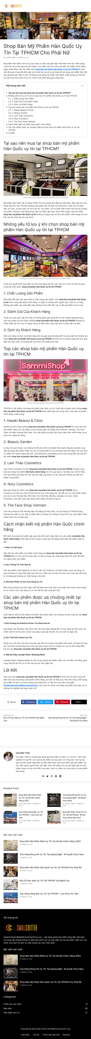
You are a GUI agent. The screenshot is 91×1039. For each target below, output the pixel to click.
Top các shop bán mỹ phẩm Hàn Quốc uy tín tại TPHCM (33, 107)
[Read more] (45, 736)
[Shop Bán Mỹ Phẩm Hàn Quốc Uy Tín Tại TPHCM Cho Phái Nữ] (11, 871)
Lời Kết (11, 133)
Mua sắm (8, 795)
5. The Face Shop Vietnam (23, 121)
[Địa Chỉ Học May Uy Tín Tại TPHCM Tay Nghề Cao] (11, 884)
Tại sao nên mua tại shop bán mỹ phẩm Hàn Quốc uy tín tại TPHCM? (39, 93)
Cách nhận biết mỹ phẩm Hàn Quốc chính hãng (29, 124)
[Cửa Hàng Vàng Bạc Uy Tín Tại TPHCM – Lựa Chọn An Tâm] (10, 817)
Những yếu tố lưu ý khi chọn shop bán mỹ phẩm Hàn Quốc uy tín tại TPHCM (42, 96)
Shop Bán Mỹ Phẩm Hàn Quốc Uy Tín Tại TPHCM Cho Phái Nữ (51, 867)
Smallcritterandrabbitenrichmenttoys (21, 685)
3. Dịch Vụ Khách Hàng (22, 104)
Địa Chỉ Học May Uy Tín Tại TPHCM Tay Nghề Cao (45, 880)
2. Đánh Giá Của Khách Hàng (25, 101)
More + (81, 702)
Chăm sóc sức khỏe (12, 1004)
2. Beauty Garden (19, 113)
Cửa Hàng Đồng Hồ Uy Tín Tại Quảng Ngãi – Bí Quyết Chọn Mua (74, 798)
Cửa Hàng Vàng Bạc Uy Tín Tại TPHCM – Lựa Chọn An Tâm (31, 815)
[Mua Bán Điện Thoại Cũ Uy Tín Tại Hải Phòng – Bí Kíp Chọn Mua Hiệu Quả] (54, 817)
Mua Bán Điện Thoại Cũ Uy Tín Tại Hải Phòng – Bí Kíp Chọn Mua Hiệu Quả (75, 815)
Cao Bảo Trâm (23, 753)
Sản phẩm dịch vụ (12, 1012)
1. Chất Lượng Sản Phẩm (23, 98)
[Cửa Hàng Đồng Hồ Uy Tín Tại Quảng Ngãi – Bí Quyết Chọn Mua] (54, 800)
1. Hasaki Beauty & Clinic (23, 110)
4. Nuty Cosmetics (20, 118)
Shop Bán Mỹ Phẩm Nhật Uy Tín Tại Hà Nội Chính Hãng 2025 (30, 798)
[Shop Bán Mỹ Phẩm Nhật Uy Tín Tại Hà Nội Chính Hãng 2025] (10, 800)
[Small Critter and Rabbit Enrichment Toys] (13, 6)
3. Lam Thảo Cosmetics (22, 116)
